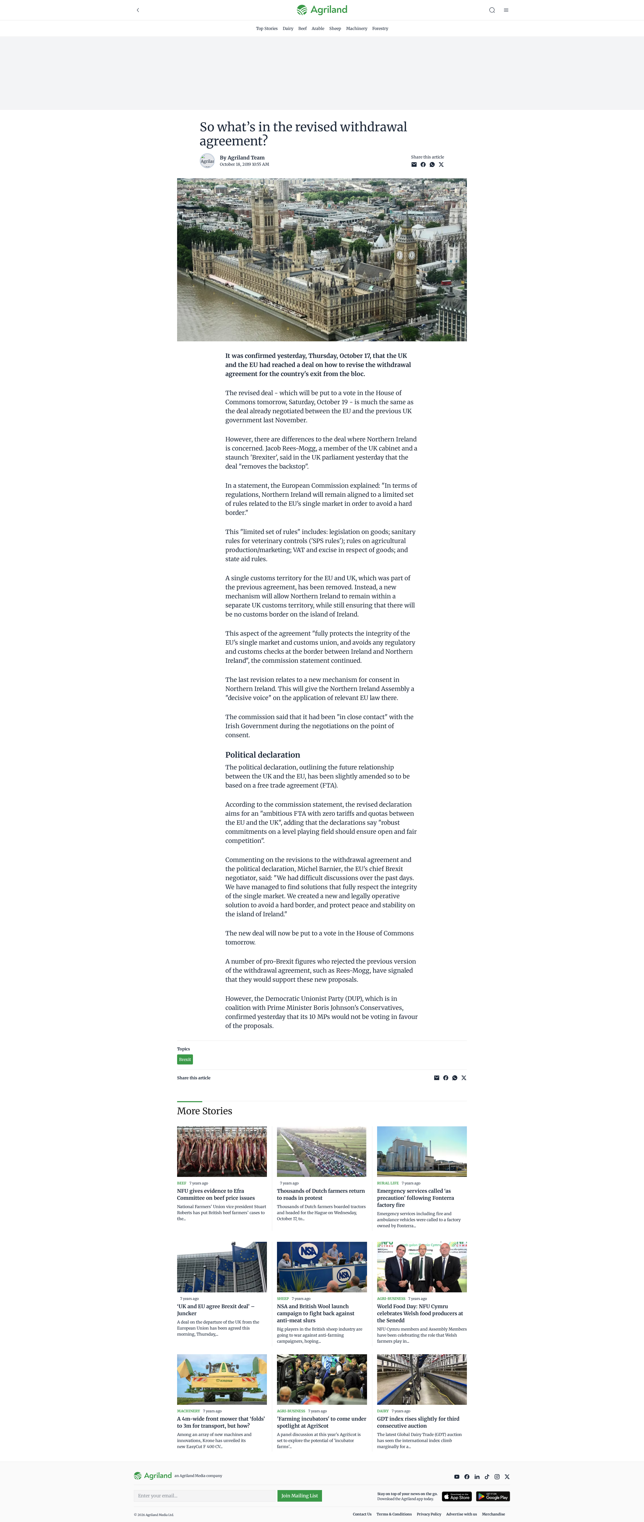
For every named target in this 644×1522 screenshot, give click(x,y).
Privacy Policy (429, 1514)
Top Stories (267, 28)
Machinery (356, 28)
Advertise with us (461, 1514)
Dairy (288, 28)
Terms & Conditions (394, 1514)
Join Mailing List (299, 1496)
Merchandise (493, 1514)
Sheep (335, 28)
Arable (318, 28)
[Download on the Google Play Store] (493, 1496)
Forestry (380, 28)
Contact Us (362, 1514)
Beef (302, 28)
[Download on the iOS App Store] (457, 1496)
